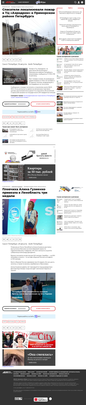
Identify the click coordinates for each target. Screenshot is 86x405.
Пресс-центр (31, 372)
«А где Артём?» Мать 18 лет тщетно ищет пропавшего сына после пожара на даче (73, 66)
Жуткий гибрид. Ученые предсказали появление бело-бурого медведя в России (74, 71)
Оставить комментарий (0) (43, 104)
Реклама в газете (25, 373)
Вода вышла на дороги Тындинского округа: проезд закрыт (73, 102)
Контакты (16, 373)
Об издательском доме (19, 372)
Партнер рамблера (28, 398)
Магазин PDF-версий (41, 372)
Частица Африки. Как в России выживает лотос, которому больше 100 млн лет (73, 82)
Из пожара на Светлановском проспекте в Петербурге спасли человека (18, 141)
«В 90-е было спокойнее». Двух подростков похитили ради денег (73, 227)
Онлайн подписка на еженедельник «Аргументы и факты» (64, 372)
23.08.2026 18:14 (6, 186)
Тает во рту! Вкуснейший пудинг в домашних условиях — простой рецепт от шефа (73, 88)
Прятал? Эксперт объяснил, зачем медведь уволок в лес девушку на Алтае (73, 206)
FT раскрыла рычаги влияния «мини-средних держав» (73, 119)
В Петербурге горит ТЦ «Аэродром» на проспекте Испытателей (16, 130)
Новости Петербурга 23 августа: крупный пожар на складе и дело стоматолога (70, 33)
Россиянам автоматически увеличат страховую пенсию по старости (73, 97)
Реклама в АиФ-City (64, 373)
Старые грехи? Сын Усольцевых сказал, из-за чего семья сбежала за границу (73, 200)
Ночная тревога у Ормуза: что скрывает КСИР (71, 113)
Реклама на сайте (36, 373)
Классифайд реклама (19, 375)
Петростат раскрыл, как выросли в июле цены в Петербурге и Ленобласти (70, 26)
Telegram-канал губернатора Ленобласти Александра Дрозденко (19, 235)
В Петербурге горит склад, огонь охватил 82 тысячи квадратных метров (70, 19)
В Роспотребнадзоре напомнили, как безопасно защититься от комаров (70, 12)
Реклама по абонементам (50, 373)
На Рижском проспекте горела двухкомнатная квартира (44, 129)
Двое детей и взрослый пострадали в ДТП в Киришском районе (70, 39)
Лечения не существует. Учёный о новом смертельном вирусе (73, 216)
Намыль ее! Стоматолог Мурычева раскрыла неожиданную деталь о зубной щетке (73, 212)
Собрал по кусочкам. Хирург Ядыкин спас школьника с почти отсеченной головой (73, 60)
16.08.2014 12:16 (6, 7)
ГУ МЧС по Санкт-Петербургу (10, 55)
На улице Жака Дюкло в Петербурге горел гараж (42, 135)
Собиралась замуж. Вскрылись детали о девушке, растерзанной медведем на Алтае (72, 77)
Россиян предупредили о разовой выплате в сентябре (72, 108)
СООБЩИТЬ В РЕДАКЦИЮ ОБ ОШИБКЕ (58, 375)
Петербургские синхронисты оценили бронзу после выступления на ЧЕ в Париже (32, 293)
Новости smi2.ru (8, 181)
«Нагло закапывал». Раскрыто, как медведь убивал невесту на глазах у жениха (73, 223)
